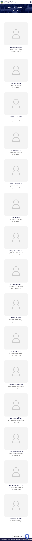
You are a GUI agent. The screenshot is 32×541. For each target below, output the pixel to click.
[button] (30, 2)
